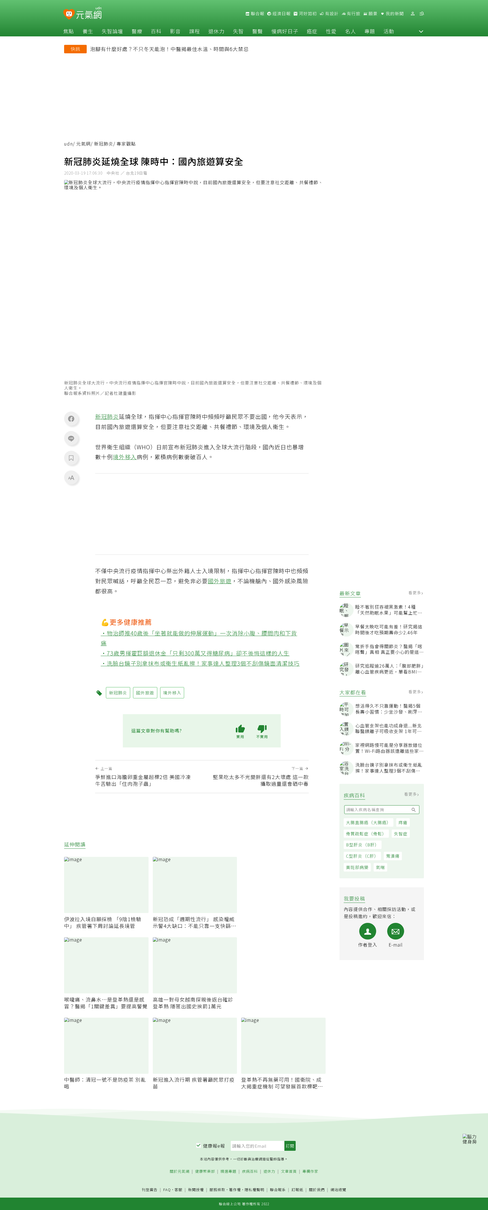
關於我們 (317, 1190)
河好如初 (307, 13)
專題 (369, 31)
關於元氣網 (179, 1171)
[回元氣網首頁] (88, 13)
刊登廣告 (150, 1190)
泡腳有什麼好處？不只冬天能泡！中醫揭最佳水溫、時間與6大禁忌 (169, 48)
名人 (350, 31)
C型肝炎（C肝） (362, 856)
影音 (175, 31)
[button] (421, 31)
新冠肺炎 (103, 143)
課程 (194, 31)
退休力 (216, 31)
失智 (238, 31)
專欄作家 (310, 1171)
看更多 (415, 592)
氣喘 (380, 867)
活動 (389, 31)
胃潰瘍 (393, 856)
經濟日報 (281, 13)
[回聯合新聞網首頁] (69, 14)
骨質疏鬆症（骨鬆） (366, 834)
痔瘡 (403, 822)
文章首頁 (289, 1171)
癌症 (312, 31)
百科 (156, 31)
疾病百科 (250, 1171)
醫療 (137, 31)
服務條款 (217, 1189)
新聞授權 (196, 1190)
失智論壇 (112, 31)
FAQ (167, 1189)
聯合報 (257, 13)
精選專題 (228, 1171)
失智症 (401, 834)
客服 (178, 1189)
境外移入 (125, 457)
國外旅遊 (220, 581)
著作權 (235, 1189)
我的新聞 (394, 13)
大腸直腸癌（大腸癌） (368, 822)
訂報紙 (297, 1190)
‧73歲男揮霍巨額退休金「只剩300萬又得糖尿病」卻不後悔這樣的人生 (195, 653)
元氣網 (83, 143)
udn (68, 143)
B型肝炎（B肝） (362, 845)
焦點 (68, 31)
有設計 (331, 13)
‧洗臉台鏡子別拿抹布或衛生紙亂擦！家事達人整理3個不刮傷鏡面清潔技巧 (200, 663)
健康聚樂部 (205, 1171)
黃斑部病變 (357, 867)
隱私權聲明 (254, 1189)
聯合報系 (278, 1190)
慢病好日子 (284, 31)
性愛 (331, 31)
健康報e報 (214, 1146)
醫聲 (257, 31)
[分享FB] (71, 419)
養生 (87, 31)
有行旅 (353, 13)
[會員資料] (412, 13)
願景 (372, 13)
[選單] (421, 13)
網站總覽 (338, 1190)
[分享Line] (71, 438)
